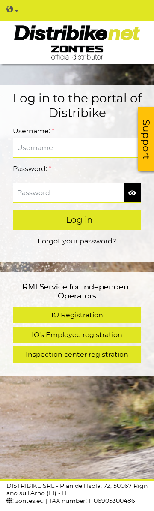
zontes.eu (29, 501)
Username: (33, 131)
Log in (79, 220)
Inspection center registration (77, 354)
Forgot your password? (77, 241)
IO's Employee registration (77, 335)
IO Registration (77, 315)
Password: (32, 169)
